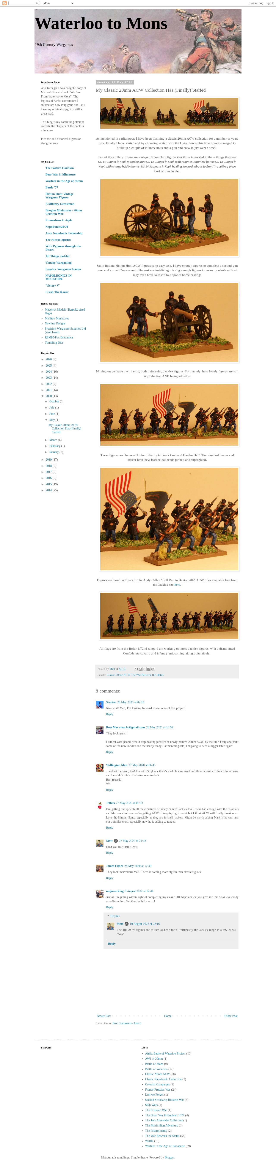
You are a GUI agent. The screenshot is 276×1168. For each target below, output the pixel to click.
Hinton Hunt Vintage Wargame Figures (59, 195)
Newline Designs (55, 323)
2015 (49, 484)
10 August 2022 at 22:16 (145, 923)
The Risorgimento (156, 1130)
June (52, 413)
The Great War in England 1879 (164, 1115)
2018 (49, 466)
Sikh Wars (151, 1105)
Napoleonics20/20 (56, 226)
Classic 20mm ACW (118, 675)
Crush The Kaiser (57, 292)
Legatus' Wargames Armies (63, 269)
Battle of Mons (154, 1064)
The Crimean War (156, 1110)
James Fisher (114, 866)
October (54, 401)
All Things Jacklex (57, 256)
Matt (109, 840)
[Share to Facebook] (148, 669)
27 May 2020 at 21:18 (132, 840)
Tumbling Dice (54, 342)
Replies (115, 916)
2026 (49, 359)
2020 (49, 396)
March (53, 440)
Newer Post (104, 1016)
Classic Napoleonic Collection (163, 1079)
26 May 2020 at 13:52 (159, 727)
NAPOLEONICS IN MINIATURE (58, 277)
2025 (49, 365)
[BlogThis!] (140, 669)
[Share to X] (144, 669)
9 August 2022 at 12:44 (139, 891)
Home (167, 1016)
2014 (49, 490)
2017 (49, 472)
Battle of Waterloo (156, 1069)
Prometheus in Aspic (58, 220)
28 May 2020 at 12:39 (137, 866)
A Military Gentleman (59, 204)
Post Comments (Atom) (127, 1023)
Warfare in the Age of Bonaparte (165, 1146)
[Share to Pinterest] (153, 669)
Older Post (230, 1016)
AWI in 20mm (154, 1058)
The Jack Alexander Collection (163, 1120)
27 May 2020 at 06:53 (129, 803)
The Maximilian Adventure (161, 1125)
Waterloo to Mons (100, 23)
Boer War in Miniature (60, 174)
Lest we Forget (154, 1094)
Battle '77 (51, 187)
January (54, 452)
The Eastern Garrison (59, 168)
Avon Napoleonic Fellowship (63, 233)
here (177, 584)
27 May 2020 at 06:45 (142, 765)
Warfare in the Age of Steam (64, 181)
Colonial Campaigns (157, 1084)
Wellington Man (116, 765)
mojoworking (115, 891)
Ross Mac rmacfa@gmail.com (125, 727)
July (52, 407)
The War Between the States (147, 675)
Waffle (149, 1141)
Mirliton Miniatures (57, 318)
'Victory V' (52, 285)
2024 (49, 371)
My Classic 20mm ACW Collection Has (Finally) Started (65, 428)
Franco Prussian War (157, 1089)
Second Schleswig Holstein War (164, 1099)
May (52, 419)
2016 (49, 478)
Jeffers (110, 803)
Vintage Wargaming (58, 262)
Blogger (169, 1157)
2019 (49, 459)
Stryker (111, 702)
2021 (49, 390)
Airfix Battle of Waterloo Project (165, 1053)
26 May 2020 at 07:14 (130, 702)
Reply (109, 714)
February (55, 446)
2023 (49, 377)
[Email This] (136, 669)
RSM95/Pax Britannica (59, 337)
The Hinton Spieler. (58, 239)
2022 (49, 384)
